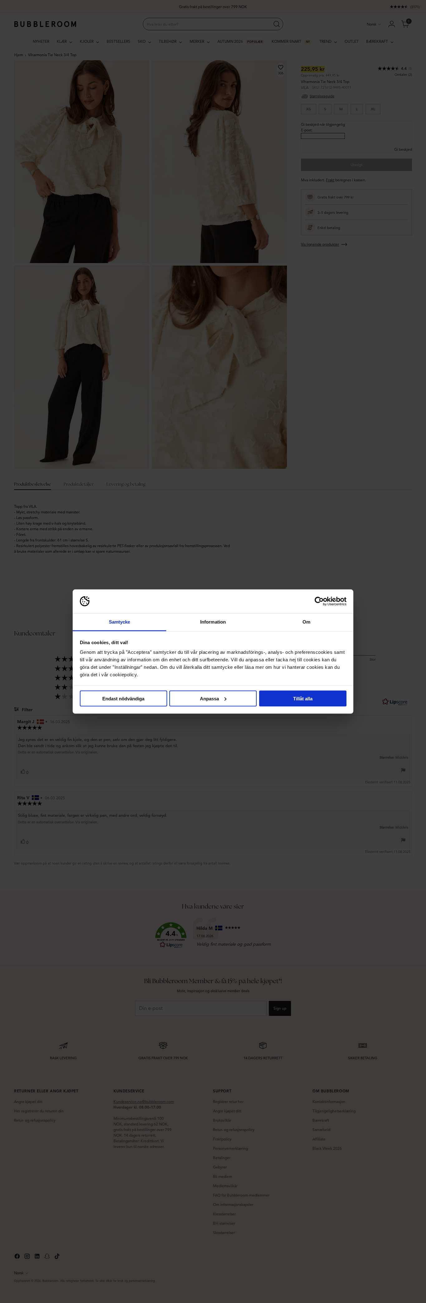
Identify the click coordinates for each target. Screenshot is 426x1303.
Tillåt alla (302, 698)
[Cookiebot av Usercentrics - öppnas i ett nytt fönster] (319, 601)
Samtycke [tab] (119, 622)
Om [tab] (306, 622)
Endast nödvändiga (123, 698)
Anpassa (209, 698)
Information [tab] (213, 622)
